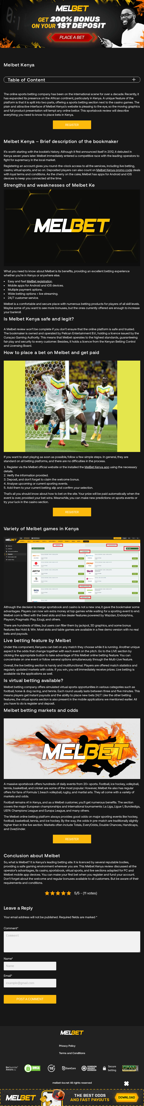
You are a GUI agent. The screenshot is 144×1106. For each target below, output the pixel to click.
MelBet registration (39, 281)
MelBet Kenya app (97, 467)
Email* (8, 975)
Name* (8, 958)
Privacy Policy (67, 1045)
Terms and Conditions (72, 1053)
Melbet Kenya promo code (114, 170)
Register (72, 124)
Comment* (11, 928)
